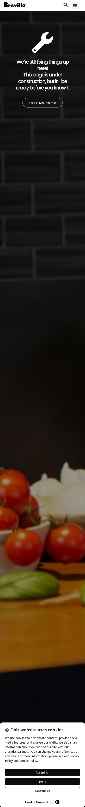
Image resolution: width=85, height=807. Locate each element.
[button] (75, 5)
